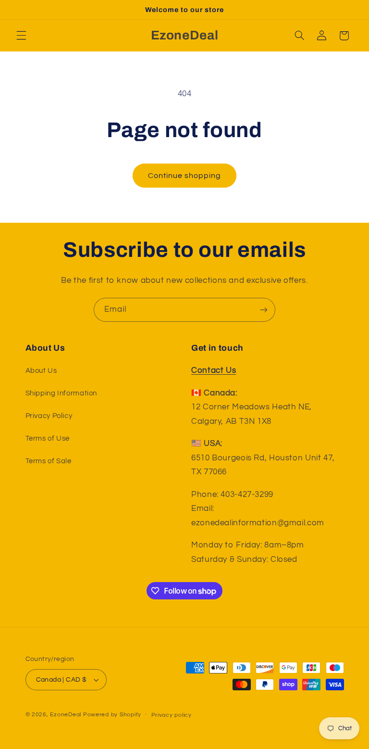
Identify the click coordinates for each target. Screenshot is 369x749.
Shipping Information (61, 393)
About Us (41, 370)
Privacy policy (171, 715)
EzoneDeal (65, 714)
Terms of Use (47, 438)
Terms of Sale (48, 461)
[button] (21, 36)
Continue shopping (184, 175)
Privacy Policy (49, 415)
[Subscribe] (264, 309)
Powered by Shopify (112, 714)
